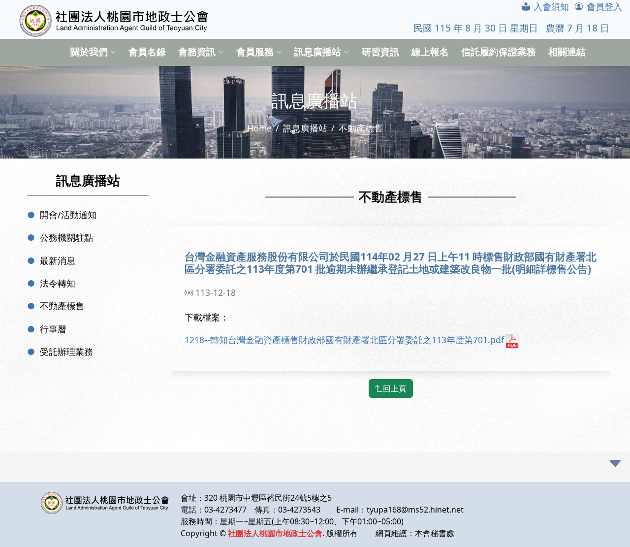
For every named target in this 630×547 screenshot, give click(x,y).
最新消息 (57, 260)
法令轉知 (57, 283)
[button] (615, 463)
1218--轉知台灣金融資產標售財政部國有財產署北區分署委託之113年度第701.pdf (344, 340)
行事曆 (53, 329)
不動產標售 (62, 306)
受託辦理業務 (66, 351)
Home (259, 128)
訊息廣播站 (305, 128)
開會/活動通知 (68, 215)
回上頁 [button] (395, 388)
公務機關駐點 (66, 237)
